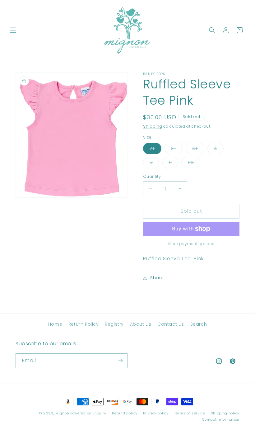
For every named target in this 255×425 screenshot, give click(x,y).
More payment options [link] (191, 243)
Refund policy (124, 413)
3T (177, 149)
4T (198, 149)
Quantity (152, 176)
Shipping (152, 126)
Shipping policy (225, 413)
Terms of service (189, 413)
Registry (114, 324)
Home (55, 324)
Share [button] (157, 278)
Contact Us (170, 324)
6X (194, 163)
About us (140, 324)
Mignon (62, 413)
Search (198, 324)
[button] (13, 30)
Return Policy (83, 324)
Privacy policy (156, 413)
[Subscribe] (120, 360)
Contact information (220, 419)
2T (155, 149)
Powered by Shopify (88, 413)
